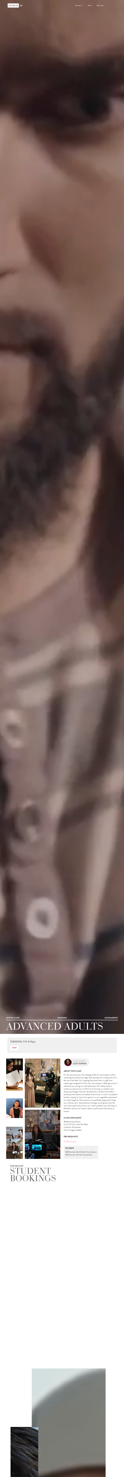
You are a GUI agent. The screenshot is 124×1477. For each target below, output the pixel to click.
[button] (79, 5)
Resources (100, 5)
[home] (15, 5)
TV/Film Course (70, 1141)
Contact (111, 5)
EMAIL (14, 1047)
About (90, 5)
